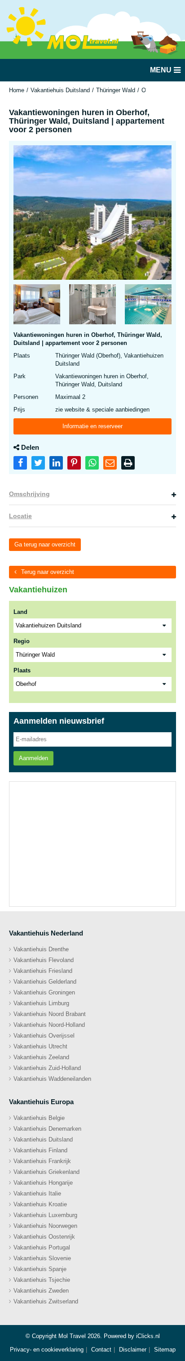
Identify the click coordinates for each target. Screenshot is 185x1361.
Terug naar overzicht (47, 572)
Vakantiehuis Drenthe (41, 949)
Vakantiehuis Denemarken (47, 1128)
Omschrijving (29, 493)
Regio (21, 641)
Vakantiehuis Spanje (39, 1269)
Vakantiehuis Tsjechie (41, 1279)
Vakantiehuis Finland (40, 1150)
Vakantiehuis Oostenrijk (44, 1236)
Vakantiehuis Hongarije (43, 1182)
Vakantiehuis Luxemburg (45, 1215)
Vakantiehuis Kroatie (40, 1204)
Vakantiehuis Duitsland (60, 90)
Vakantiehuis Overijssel (44, 1035)
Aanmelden (33, 758)
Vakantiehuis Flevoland (43, 960)
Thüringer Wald (115, 90)
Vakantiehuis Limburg (41, 1003)
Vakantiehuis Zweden (41, 1290)
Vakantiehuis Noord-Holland (49, 1024)
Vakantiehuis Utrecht (40, 1046)
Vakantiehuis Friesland (42, 970)
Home (16, 90)
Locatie (20, 515)
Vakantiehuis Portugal (41, 1247)
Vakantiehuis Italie (37, 1193)
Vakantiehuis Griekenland (46, 1171)
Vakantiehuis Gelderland (44, 981)
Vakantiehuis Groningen (44, 992)
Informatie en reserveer (92, 426)
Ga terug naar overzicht (44, 544)
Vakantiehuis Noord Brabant (49, 1014)
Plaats (22, 670)
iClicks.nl (148, 1336)
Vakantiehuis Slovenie (42, 1258)
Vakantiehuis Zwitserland (45, 1301)
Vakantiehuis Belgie (39, 1118)
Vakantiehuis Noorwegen (45, 1225)
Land (20, 612)
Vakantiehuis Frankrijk (42, 1161)
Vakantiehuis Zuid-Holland (47, 1068)
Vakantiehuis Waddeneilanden (52, 1078)
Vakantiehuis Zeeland (41, 1057)
